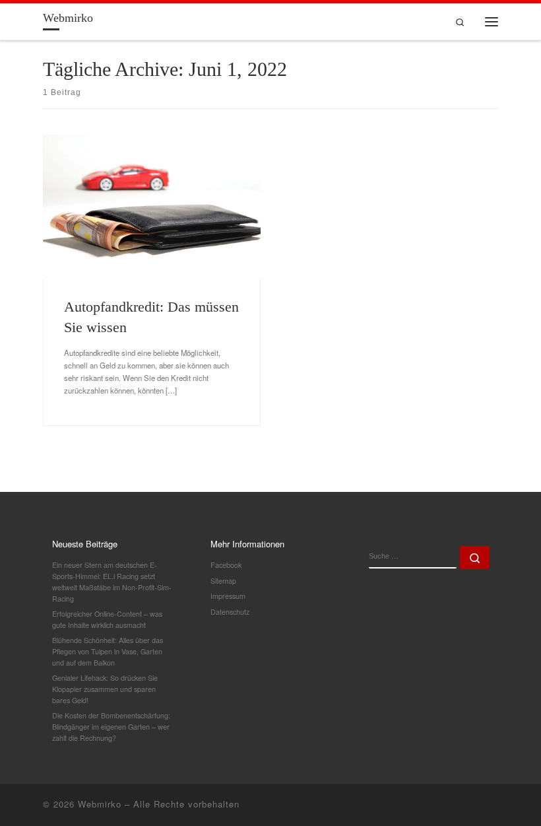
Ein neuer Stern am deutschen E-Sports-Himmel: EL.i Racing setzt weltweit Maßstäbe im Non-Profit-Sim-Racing (112, 581)
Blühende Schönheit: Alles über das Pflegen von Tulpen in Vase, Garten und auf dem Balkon (107, 651)
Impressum (227, 596)
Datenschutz (229, 612)
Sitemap (223, 581)
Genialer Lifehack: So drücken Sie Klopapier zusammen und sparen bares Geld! (105, 689)
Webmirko (99, 804)
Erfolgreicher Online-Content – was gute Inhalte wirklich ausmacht (107, 619)
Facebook (225, 565)
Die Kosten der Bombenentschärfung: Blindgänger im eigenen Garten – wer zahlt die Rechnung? (111, 726)
